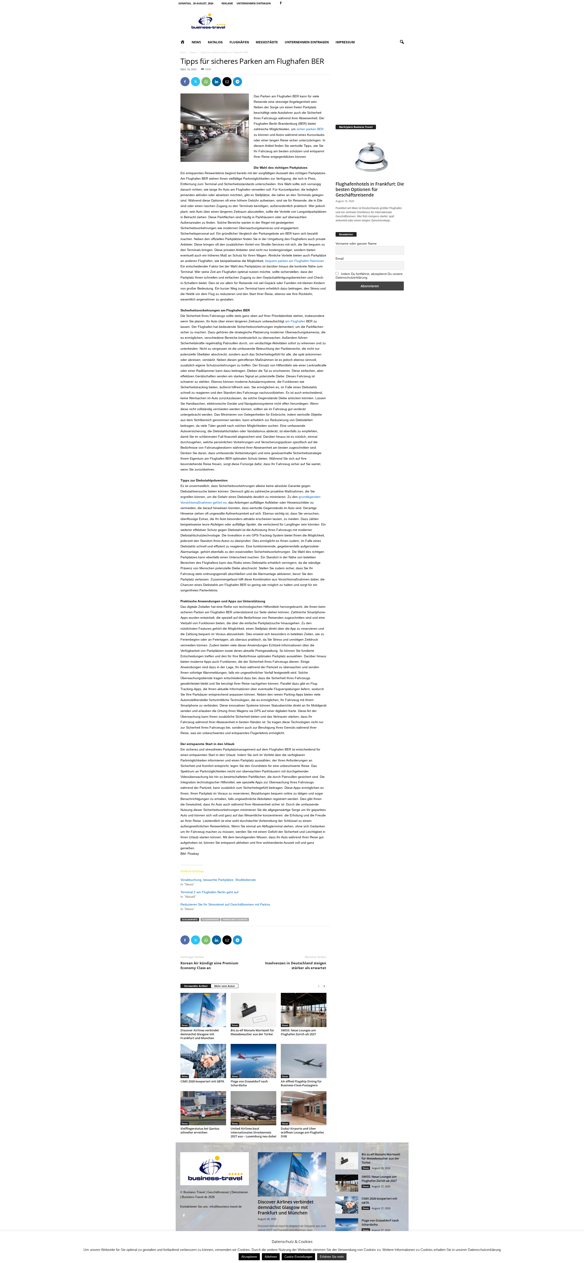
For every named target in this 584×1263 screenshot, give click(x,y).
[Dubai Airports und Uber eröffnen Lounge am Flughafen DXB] (303, 1108)
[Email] (227, 81)
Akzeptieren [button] (249, 1256)
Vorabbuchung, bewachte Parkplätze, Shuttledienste (218, 880)
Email (340, 258)
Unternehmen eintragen (254, 3)
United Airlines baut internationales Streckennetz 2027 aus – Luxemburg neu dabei (253, 1132)
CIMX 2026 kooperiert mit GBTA (202, 1081)
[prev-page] (318, 986)
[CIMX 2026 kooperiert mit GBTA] (203, 1061)
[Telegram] (237, 81)
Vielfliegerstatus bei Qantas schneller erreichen (199, 1130)
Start (183, 52)
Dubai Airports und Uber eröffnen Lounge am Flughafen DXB (302, 1132)
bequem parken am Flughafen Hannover (294, 261)
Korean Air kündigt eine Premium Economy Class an (209, 965)
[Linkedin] (216, 81)
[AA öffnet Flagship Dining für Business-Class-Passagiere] (303, 1061)
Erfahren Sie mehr (332, 1256)
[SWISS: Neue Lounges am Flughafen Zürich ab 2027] (303, 1010)
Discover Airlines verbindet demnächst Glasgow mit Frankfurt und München (199, 1034)
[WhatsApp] (206, 81)
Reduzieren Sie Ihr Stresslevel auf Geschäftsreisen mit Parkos (225, 904)
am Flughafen (295, 321)
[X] (195, 81)
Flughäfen (239, 42)
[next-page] (324, 986)
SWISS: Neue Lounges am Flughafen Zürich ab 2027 (298, 1032)
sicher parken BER (310, 129)
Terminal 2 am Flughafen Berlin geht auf (209, 892)
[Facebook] (281, 3)
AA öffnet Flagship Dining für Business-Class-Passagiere (301, 1083)
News (196, 42)
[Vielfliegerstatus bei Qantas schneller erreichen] (203, 1108)
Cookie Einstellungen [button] (298, 1256)
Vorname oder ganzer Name (356, 243)
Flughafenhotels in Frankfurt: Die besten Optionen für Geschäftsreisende (370, 189)
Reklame (227, 3)
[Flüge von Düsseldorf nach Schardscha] (253, 1061)
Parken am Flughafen (235, 919)
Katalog (215, 42)
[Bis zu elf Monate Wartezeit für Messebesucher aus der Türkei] (253, 1010)
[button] (402, 42)
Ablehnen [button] (271, 1256)
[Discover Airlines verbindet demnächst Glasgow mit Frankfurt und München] (203, 1010)
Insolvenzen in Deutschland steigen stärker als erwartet (295, 965)
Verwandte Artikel (195, 986)
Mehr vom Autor (224, 986)
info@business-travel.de (226, 1206)
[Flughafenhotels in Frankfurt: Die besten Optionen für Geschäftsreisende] (370, 156)
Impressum (345, 42)
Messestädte (267, 42)
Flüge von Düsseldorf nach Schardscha (249, 1083)
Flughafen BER (210, 919)
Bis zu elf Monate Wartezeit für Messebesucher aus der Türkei (252, 1032)
